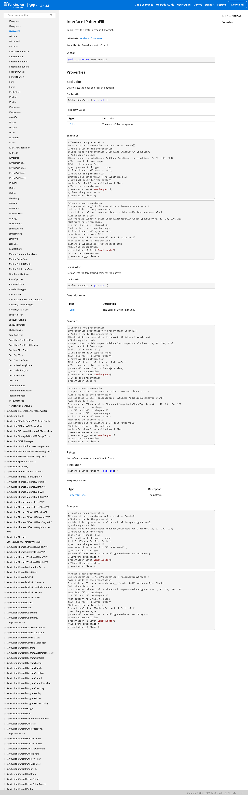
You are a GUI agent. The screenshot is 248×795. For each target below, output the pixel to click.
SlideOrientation (17, 324)
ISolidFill (13, 183)
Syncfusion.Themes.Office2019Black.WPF (27, 512)
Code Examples (144, 4)
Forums (221, 4)
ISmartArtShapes (17, 178)
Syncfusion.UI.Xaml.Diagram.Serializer (25, 673)
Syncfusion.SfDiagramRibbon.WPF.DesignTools (30, 431)
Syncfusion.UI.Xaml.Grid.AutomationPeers (28, 718)
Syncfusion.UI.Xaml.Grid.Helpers (23, 753)
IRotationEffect (16, 76)
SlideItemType (16, 314)
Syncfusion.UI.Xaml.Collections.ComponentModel (22, 620)
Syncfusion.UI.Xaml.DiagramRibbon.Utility (27, 703)
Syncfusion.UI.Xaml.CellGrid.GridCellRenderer (29, 587)
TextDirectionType (18, 360)
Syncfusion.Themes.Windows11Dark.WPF (27, 556)
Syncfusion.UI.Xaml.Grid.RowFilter (23, 758)
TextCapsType (16, 355)
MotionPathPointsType (21, 269)
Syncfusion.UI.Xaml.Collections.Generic (26, 627)
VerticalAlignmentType (20, 405)
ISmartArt (14, 157)
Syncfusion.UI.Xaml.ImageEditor (23, 778)
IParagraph (14, 21)
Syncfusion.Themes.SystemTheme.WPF (26, 551)
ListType (13, 243)
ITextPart (13, 203)
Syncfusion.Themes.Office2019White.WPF (27, 546)
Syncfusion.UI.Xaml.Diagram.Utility (24, 693)
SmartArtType (16, 334)
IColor (72, 124)
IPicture (13, 36)
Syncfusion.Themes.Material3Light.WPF (26, 486)
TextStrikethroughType (20, 365)
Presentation (15, 294)
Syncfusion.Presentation (91, 37)
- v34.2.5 (44, 5)
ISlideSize (13, 152)
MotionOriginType (18, 259)
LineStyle (13, 238)
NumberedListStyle (19, 274)
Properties (227, 21)
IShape (12, 122)
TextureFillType (16, 375)
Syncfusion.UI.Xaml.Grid (19, 713)
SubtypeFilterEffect (18, 350)
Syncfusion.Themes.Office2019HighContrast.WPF (29, 529)
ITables (12, 193)
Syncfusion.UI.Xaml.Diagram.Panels (24, 667)
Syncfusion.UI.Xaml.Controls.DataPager (26, 642)
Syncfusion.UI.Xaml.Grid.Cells (21, 723)
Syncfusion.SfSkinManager (20, 441)
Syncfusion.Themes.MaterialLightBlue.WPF (28, 507)
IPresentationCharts (19, 66)
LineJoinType (15, 233)
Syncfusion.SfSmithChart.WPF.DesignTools (28, 446)
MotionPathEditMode (20, 264)
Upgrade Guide (165, 4)
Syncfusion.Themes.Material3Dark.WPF (26, 481)
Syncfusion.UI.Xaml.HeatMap (21, 773)
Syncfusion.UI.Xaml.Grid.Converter (24, 738)
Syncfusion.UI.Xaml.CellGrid (20, 577)
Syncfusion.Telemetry (17, 466)
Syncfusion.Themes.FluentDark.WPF (25, 471)
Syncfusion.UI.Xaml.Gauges (20, 708)
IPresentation (16, 56)
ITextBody (14, 198)
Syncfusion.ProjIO (15, 415)
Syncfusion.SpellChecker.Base (21, 461)
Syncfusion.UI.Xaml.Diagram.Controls (25, 657)
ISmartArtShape (17, 172)
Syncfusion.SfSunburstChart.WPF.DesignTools (29, 451)
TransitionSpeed (17, 395)
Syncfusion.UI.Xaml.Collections (22, 612)
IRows (12, 86)
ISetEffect (14, 117)
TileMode (13, 380)
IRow (11, 81)
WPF (33, 5)
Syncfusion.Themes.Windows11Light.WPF (27, 562)
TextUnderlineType (18, 370)
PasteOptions (16, 279)
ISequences (15, 112)
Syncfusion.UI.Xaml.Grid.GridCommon (26, 748)
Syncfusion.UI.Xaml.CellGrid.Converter (26, 582)
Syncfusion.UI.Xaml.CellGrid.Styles (23, 597)
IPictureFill (14, 41)
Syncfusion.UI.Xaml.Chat (19, 607)
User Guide (184, 4)
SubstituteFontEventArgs (21, 339)
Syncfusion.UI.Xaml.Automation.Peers (26, 567)
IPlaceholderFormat (19, 51)
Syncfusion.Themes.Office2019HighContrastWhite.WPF (24, 539)
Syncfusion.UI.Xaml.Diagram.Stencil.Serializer (29, 683)
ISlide (12, 132)
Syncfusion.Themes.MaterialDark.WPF (26, 491)
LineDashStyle (16, 228)
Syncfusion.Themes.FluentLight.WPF (25, 476)
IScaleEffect (15, 91)
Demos (198, 4)
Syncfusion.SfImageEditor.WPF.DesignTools (28, 436)
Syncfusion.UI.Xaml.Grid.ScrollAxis (23, 763)
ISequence (14, 107)
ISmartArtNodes (17, 167)
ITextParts (14, 208)
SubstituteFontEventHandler (23, 345)
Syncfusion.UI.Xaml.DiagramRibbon (24, 698)
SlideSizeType (16, 329)
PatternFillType (16, 284)
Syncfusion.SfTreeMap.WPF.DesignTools (27, 456)
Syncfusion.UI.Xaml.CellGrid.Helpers (24, 592)
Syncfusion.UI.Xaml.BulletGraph (22, 572)
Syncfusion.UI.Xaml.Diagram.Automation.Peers (30, 652)
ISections (13, 102)
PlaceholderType (17, 289)
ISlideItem (14, 137)
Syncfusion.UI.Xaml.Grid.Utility (22, 768)
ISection (13, 97)
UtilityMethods (16, 400)
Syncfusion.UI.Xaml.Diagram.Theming (25, 688)
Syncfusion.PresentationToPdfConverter (27, 410)
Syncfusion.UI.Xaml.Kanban (20, 789)
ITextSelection (16, 213)
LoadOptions (15, 248)
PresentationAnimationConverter (26, 299)
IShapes (13, 127)
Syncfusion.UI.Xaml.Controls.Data (23, 637)
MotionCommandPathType (23, 253)
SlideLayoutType (17, 319)
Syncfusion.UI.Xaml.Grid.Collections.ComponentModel (25, 731)
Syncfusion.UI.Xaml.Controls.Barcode (25, 632)
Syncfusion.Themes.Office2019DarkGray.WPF (29, 522)
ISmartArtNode (16, 162)
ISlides (12, 142)
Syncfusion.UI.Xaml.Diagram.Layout (24, 662)
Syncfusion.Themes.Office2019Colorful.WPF (28, 517)
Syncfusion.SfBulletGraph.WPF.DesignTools (28, 420)
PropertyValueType (19, 309)
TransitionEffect (17, 385)
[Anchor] (65, 72)
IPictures (13, 46)
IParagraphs (15, 26)
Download (237, 4)
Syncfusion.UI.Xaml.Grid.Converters (24, 743)
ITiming (13, 218)
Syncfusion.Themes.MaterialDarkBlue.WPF (28, 496)
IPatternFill (14, 31)
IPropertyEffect (16, 71)
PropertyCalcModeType (21, 304)
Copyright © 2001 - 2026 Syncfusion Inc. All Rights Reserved (215, 793)
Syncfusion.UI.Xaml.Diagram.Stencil (24, 678)
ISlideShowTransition (19, 147)
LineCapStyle (15, 223)
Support (209, 4)
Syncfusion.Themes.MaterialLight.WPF (26, 501)
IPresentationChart (18, 61)
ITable (12, 188)
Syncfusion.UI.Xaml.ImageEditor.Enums (26, 784)
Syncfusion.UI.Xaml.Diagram (21, 647)
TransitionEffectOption (20, 390)
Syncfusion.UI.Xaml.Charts (20, 602)
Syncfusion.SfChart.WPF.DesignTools (25, 426)
